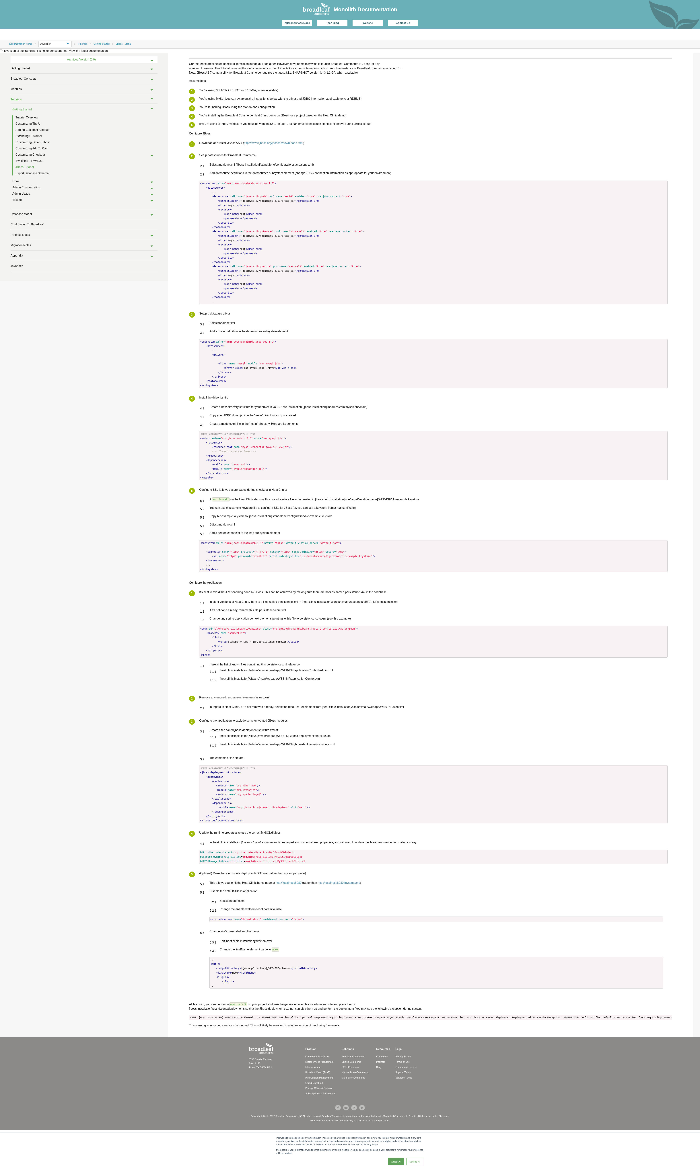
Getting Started (20, 68)
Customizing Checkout (30, 154)
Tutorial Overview (26, 117)
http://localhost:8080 (289, 882)
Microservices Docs (297, 22)
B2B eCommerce (351, 1067)
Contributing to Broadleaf (27, 224)
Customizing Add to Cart (31, 148)
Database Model (21, 214)
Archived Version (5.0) (81, 59)
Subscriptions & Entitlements (320, 1093)
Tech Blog (332, 22)
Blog (378, 1067)
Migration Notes (21, 245)
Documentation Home (20, 43)
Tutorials (16, 99)
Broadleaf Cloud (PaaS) (317, 1072)
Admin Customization (26, 187)
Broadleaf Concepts (23, 78)
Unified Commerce (351, 1061)
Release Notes (20, 234)
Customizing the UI (28, 123)
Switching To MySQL (28, 160)
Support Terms (403, 1072)
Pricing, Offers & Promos (318, 1088)
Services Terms (403, 1077)
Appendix (17, 255)
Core (15, 181)
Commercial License (406, 1067)
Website (368, 22)
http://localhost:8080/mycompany (339, 882)
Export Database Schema (32, 173)
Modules (16, 89)
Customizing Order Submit (32, 142)
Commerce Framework (317, 1056)
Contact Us (403, 22)
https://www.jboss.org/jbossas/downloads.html (273, 142)
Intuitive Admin (313, 1067)
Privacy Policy (403, 1056)
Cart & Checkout (314, 1083)
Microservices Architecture (319, 1061)
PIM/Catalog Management (319, 1077)
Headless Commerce (353, 1056)
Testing (17, 199)
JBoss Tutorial (24, 167)
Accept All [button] (396, 1161)
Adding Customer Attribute (32, 129)
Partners (380, 1061)
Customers (382, 1056)
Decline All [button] (414, 1161)
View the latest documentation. (88, 50)
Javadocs (17, 265)
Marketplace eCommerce (355, 1072)
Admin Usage (21, 193)
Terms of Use (402, 1061)
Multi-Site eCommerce (353, 1077)
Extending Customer (28, 136)
